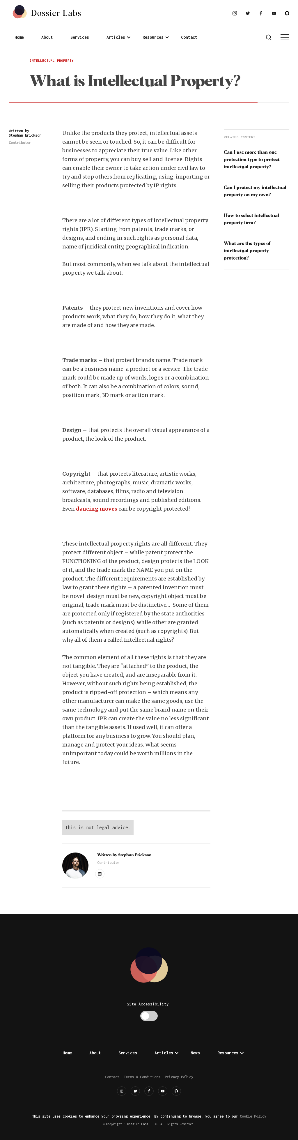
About (47, 37)
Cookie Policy (253, 1116)
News (195, 1052)
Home (19, 37)
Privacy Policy (179, 1077)
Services (79, 37)
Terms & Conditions (142, 1077)
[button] (119, 37)
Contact (189, 37)
